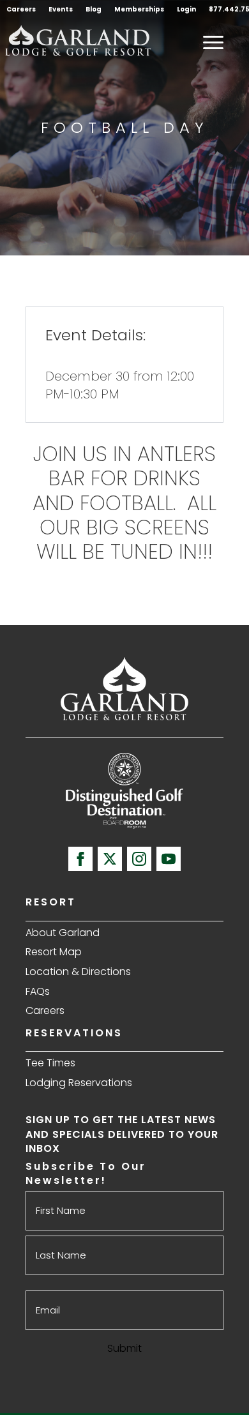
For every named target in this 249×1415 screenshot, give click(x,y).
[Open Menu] (213, 42)
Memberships (139, 9)
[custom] (110, 859)
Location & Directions (78, 971)
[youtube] (168, 859)
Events (61, 9)
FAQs (38, 991)
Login (186, 9)
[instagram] (139, 859)
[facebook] (80, 859)
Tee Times (50, 1063)
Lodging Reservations (79, 1082)
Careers (21, 9)
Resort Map (54, 951)
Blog (94, 9)
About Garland (63, 932)
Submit (124, 1348)
